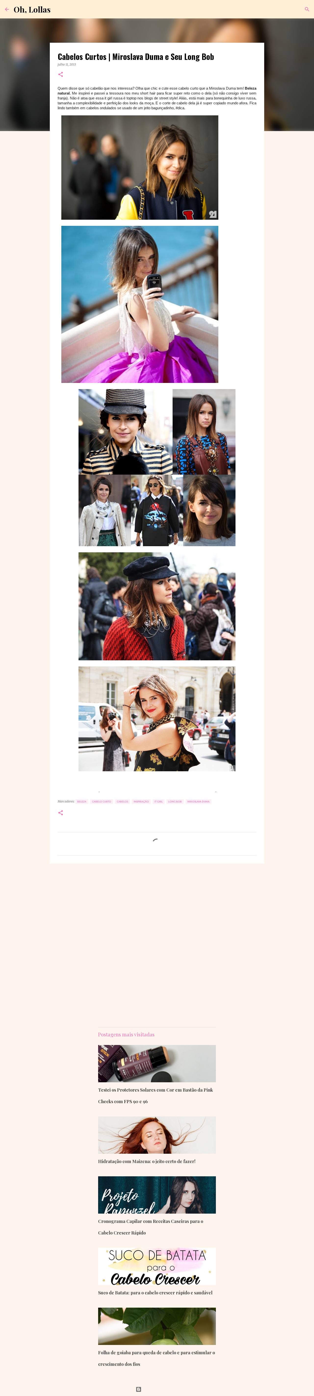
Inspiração (141, 801)
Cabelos (122, 801)
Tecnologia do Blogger (160, 1389)
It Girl (159, 801)
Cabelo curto (101, 801)
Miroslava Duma (198, 801)
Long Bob (175, 801)
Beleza (81, 801)
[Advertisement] (158, 784)
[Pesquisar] (307, 9)
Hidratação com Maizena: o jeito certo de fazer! (147, 1161)
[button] (61, 74)
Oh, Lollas (32, 9)
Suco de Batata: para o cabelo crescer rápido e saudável (155, 1293)
